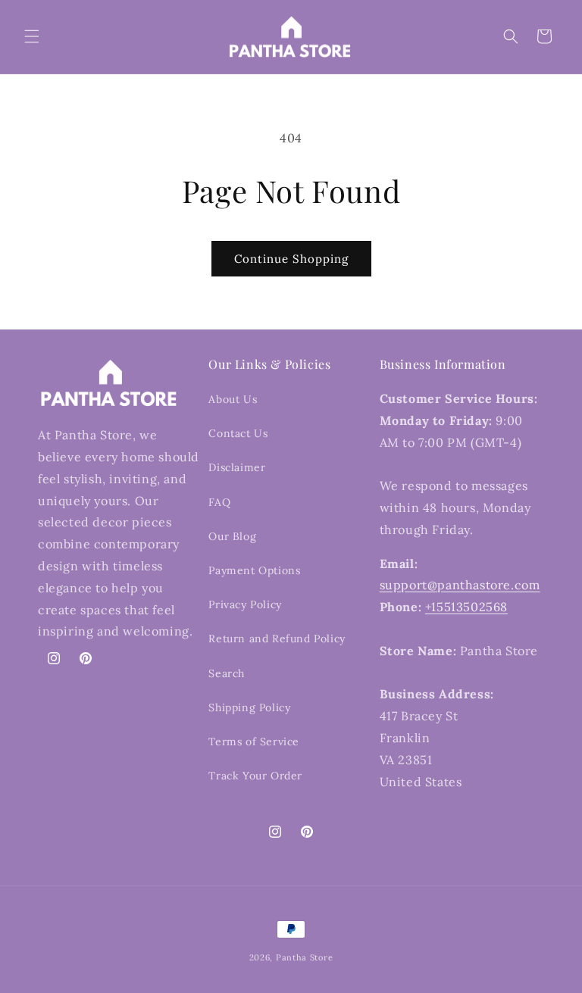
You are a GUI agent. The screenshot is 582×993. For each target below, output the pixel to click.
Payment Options (254, 570)
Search (226, 673)
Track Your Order (255, 775)
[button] (31, 36)
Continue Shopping (291, 258)
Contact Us (238, 433)
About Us (232, 399)
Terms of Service (253, 741)
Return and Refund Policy (276, 638)
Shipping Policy (249, 707)
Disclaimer (236, 467)
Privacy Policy (244, 604)
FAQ (219, 502)
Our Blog (232, 536)
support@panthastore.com (460, 584)
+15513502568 (466, 606)
